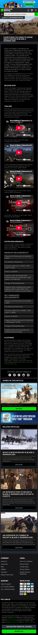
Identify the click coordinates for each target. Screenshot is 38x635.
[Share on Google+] (19, 375)
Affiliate (3, 569)
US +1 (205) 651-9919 (8, 589)
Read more (19, 464)
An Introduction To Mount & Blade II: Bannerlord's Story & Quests (18, 494)
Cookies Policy (11, 620)
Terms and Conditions (28, 622)
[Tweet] (14, 375)
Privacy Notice (24, 569)
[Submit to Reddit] (23, 375)
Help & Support (6, 584)
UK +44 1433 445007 (7, 587)
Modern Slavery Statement (25, 573)
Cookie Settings (12, 619)
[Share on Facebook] (9, 375)
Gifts (2, 567)
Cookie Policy (24, 567)
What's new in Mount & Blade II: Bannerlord (19, 453)
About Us (4, 561)
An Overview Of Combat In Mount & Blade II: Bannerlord (18, 536)
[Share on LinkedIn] (28, 375)
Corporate (4, 564)
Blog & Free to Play (7, 575)
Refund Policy (24, 564)
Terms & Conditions (26, 561)
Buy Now (19, 409)
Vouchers (4, 572)
